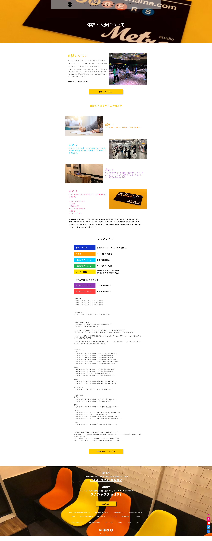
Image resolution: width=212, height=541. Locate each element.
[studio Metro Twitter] (208, 527)
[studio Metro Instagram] (208, 515)
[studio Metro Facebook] (208, 531)
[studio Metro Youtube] (208, 523)
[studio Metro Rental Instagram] (208, 519)
